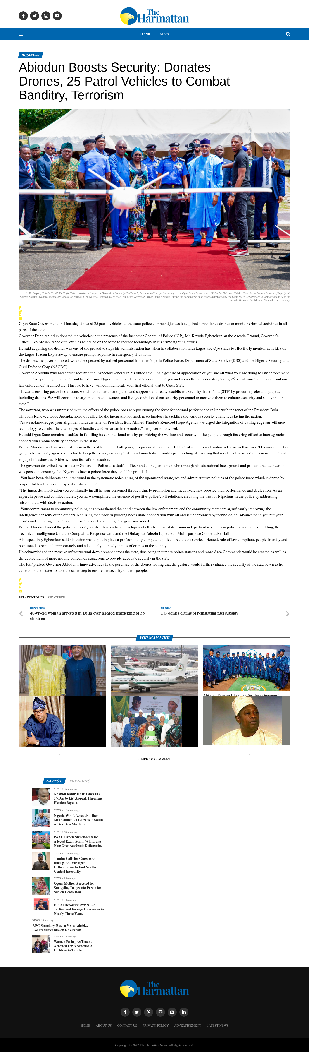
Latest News (217, 1025)
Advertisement (187, 1025)
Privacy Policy (156, 1025)
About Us (104, 1025)
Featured (57, 597)
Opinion (147, 34)
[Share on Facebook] (20, 308)
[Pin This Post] (20, 315)
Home (85, 1025)
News (164, 34)
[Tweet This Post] (20, 311)
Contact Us (127, 1025)
